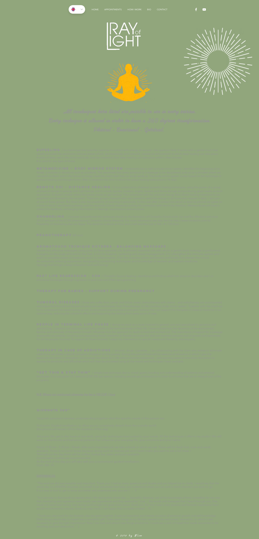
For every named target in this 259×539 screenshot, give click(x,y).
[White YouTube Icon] (204, 9)
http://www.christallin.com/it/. (192, 220)
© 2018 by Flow (129, 535)
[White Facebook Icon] (196, 9)
